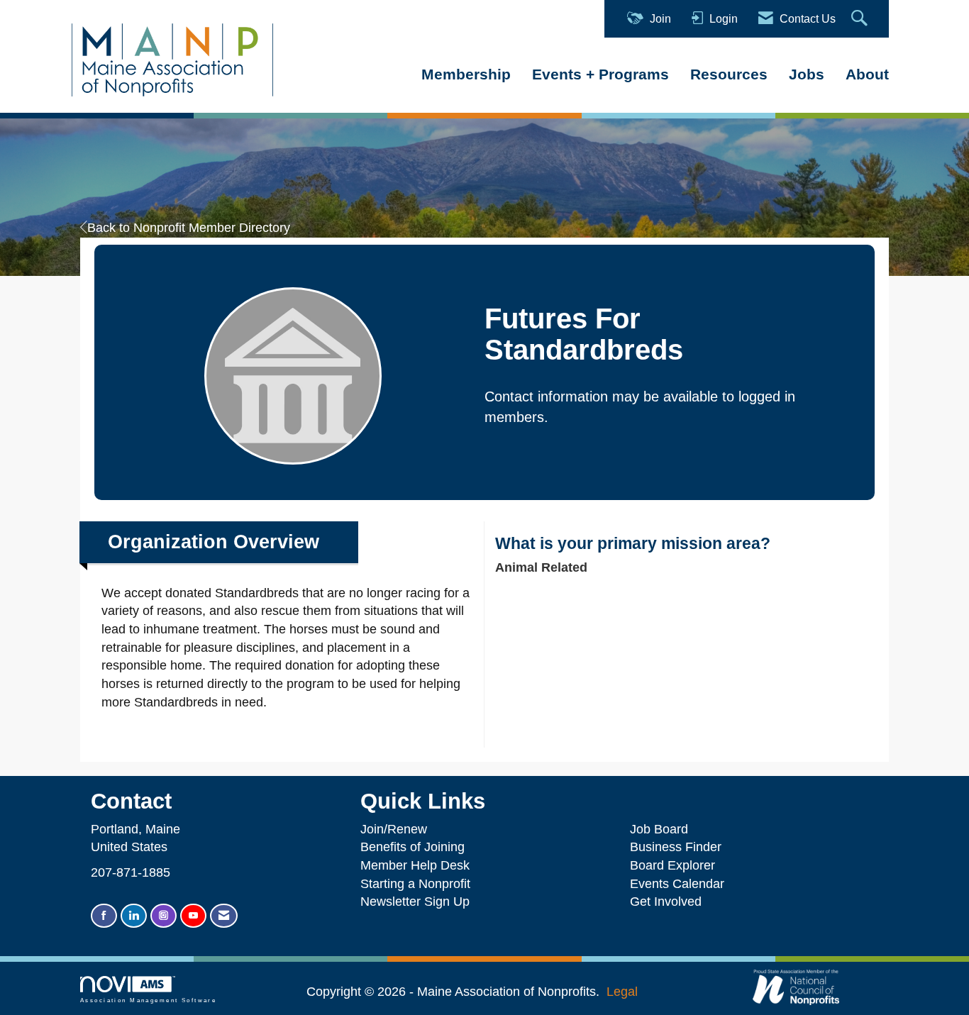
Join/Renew (393, 829)
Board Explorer (672, 865)
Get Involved (666, 901)
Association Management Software (148, 1000)
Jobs (806, 74)
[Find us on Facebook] (104, 916)
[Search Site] (861, 18)
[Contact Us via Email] (224, 916)
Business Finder (679, 847)
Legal (622, 992)
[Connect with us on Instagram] (163, 916)
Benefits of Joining (412, 847)
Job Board (662, 829)
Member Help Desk (415, 865)
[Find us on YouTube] (193, 916)
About (867, 74)
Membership (466, 74)
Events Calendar (677, 884)
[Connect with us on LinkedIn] (134, 916)
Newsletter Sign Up (415, 901)
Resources (729, 74)
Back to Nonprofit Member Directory (188, 228)
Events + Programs (600, 74)
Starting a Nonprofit (415, 884)
